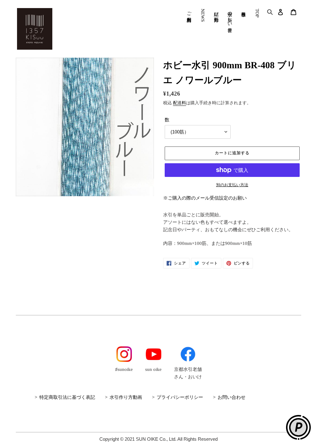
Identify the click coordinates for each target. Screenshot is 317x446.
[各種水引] (243, 9)
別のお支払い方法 (232, 184)
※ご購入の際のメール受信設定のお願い (205, 198)
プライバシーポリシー (180, 397)
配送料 (179, 103)
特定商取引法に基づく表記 (67, 397)
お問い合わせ (231, 397)
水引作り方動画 (126, 397)
